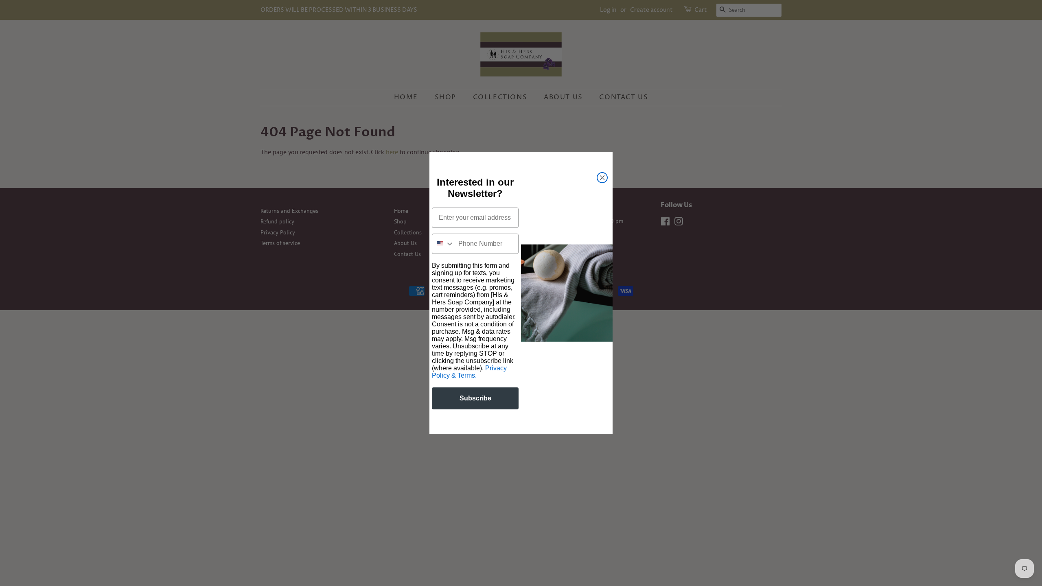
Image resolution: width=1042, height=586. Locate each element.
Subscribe (475, 398)
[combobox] (443, 244)
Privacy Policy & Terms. (469, 372)
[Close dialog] (602, 178)
